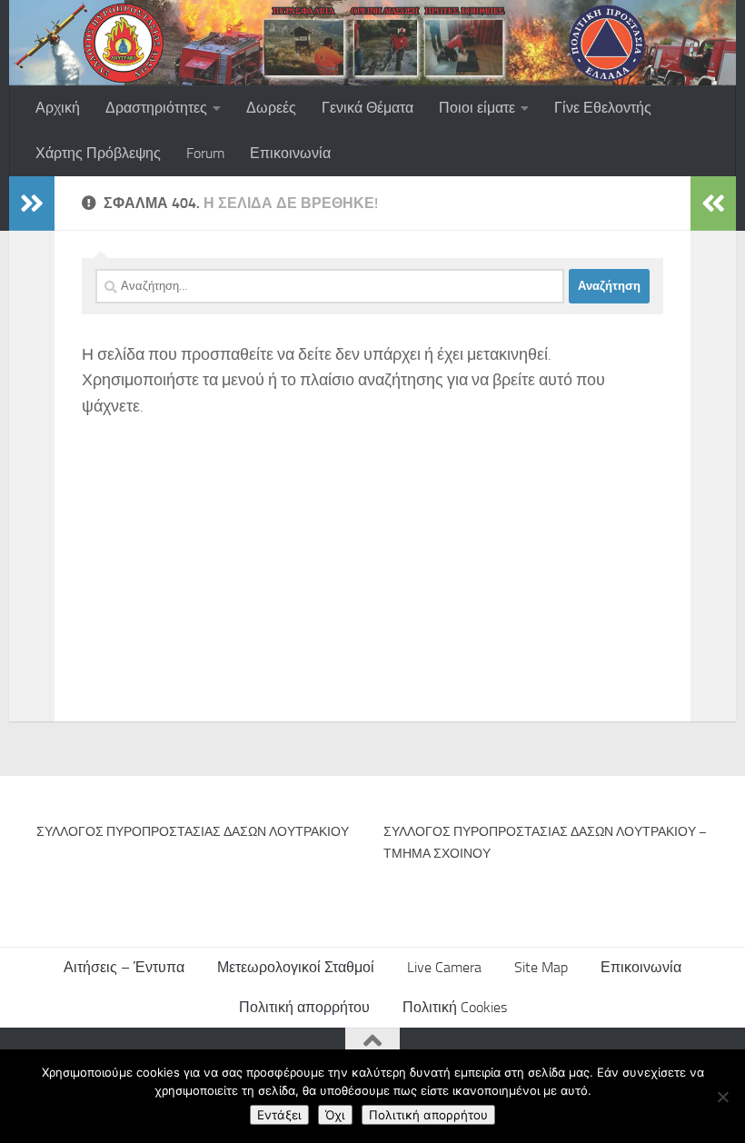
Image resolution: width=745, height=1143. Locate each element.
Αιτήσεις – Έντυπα (124, 967)
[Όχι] (722, 1097)
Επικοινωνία (290, 153)
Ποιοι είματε (477, 107)
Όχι (335, 1115)
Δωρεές (271, 107)
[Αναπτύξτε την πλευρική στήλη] (32, 203)
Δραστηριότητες (156, 107)
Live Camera (444, 967)
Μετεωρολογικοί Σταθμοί (295, 967)
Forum (205, 153)
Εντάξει (279, 1115)
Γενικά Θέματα (367, 107)
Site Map (541, 967)
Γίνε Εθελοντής (602, 107)
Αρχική (57, 107)
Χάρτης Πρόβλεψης (98, 153)
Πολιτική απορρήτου (304, 1007)
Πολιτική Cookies (454, 1007)
